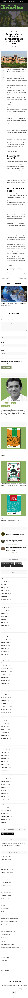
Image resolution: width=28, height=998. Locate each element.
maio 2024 (3, 654)
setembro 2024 (5, 642)
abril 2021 (3, 761)
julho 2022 (3, 717)
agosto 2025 (4, 610)
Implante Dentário (4, 963)
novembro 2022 (5, 706)
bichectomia (10, 928)
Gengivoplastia (4, 960)
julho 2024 (3, 648)
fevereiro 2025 (5, 628)
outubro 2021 (4, 744)
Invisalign (3, 905)
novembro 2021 (5, 741)
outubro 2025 (4, 605)
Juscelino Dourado (9, 898)
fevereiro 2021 (4, 767)
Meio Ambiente (18, 563)
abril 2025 (3, 622)
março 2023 (4, 694)
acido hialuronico (11, 931)
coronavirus (12, 269)
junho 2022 (4, 720)
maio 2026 (3, 584)
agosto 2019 (4, 819)
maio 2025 (3, 619)
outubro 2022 (4, 709)
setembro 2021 (5, 747)
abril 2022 (3, 726)
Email (2, 342)
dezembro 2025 (5, 599)
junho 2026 (4, 581)
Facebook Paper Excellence (6, 895)
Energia (12, 563)
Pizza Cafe (3, 875)
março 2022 (4, 729)
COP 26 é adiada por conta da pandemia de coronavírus (13, 304)
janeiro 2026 (4, 596)
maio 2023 (3, 689)
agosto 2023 (4, 680)
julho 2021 (3, 752)
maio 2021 (3, 758)
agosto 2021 (4, 749)
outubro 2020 (4, 778)
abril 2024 (3, 657)
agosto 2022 (4, 715)
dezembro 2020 (5, 773)
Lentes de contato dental (6, 892)
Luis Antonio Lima (7, 856)
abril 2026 (3, 587)
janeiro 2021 (4, 770)
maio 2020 (3, 793)
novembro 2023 (5, 671)
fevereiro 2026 (5, 593)
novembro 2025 (5, 602)
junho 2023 (4, 686)
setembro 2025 (5, 607)
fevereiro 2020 (5, 802)
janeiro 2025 (4, 631)
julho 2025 (3, 613)
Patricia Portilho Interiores (6, 859)
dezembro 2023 (5, 668)
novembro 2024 (5, 636)
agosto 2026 (4, 575)
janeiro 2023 (4, 700)
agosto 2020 (4, 784)
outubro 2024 (4, 639)
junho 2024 (4, 651)
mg (9, 272)
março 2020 (4, 799)
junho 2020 (4, 790)
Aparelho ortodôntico (5, 970)
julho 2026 (3, 578)
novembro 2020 (5, 775)
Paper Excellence (9, 869)
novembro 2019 (5, 810)
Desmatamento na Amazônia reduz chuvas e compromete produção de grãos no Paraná (16, 549)
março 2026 (4, 590)
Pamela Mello (7, 934)
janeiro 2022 (4, 735)
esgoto (19, 269)
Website (3, 350)
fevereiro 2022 (5, 732)
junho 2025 (4, 616)
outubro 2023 (4, 674)
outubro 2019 (4, 813)
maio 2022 (3, 723)
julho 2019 (3, 822)
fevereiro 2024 (5, 662)
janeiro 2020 (4, 804)
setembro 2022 (5, 712)
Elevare (2, 888)
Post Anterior (5, 278)
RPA (9, 950)
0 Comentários (15, 536)
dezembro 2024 (5, 633)
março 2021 (4, 764)
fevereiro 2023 (5, 697)
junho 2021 (4, 755)
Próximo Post (22, 278)
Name (3, 334)
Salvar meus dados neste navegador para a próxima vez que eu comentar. (11, 362)
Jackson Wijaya (6, 957)
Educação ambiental (5, 563)
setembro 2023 (5, 677)
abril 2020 (3, 796)
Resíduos (14, 46)
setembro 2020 (5, 781)
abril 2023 (3, 691)
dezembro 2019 (5, 807)
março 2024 (4, 660)
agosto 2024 (4, 645)
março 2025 (4, 625)
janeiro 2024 (4, 665)
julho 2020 (3, 787)
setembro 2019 (5, 816)
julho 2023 (3, 683)
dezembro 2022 (5, 703)
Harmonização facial (5, 908)
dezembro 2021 (5, 738)
